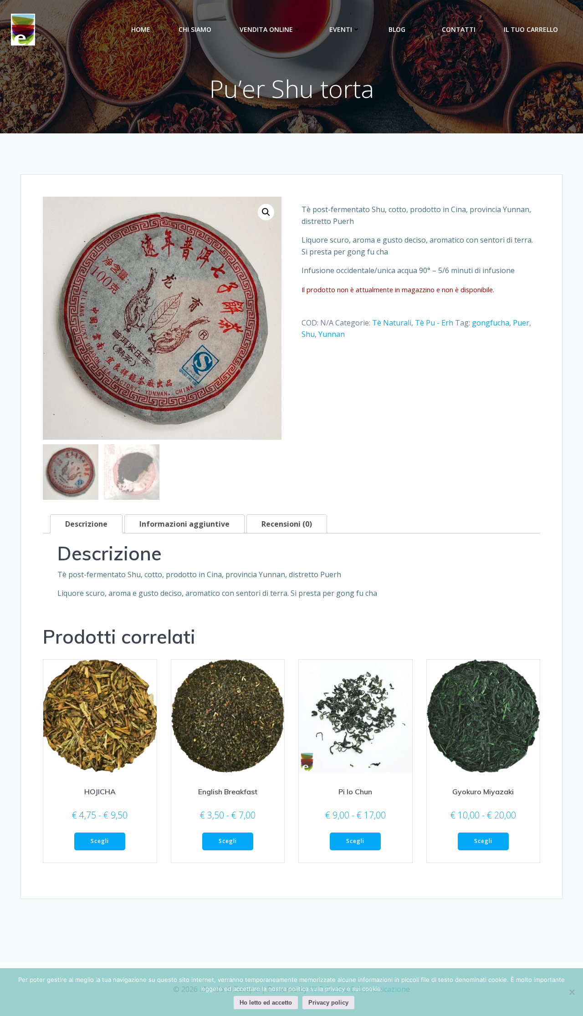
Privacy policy (328, 1002)
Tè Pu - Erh (434, 323)
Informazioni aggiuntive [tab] (184, 524)
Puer (521, 323)
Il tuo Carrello (531, 29)
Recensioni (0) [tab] (286, 524)
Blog (397, 29)
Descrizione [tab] (86, 524)
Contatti (459, 29)
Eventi (340, 29)
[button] (266, 212)
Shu (308, 334)
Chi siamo (195, 29)
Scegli (100, 841)
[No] (571, 991)
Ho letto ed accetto (266, 1002)
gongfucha (490, 323)
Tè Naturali (391, 323)
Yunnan (331, 334)
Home (140, 29)
